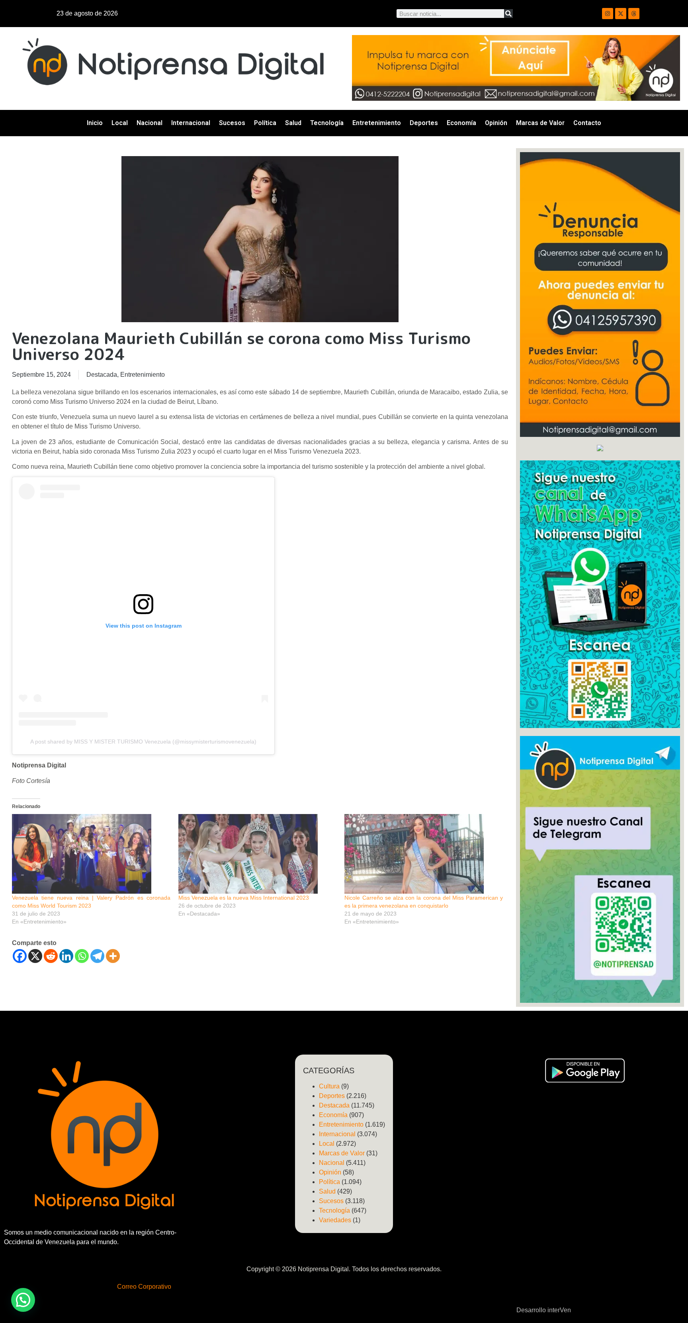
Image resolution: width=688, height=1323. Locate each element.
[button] (23, 1300)
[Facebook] (20, 956)
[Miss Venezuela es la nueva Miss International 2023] (257, 854)
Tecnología (327, 123)
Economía (461, 123)
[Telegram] (97, 956)
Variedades (335, 1220)
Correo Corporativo (144, 1286)
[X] (35, 956)
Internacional (190, 123)
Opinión (496, 123)
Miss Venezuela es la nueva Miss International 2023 (243, 897)
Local (119, 123)
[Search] (508, 13)
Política (265, 123)
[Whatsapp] (82, 956)
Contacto (587, 123)
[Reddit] (51, 956)
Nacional (149, 123)
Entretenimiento (376, 123)
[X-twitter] (620, 13)
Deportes (424, 123)
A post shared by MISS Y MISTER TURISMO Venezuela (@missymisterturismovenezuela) (143, 741)
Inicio (95, 123)
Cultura (329, 1086)
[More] (113, 956)
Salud (293, 123)
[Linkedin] (66, 956)
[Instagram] (607, 13)
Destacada (101, 374)
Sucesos (232, 123)
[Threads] (633, 13)
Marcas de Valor (540, 123)
